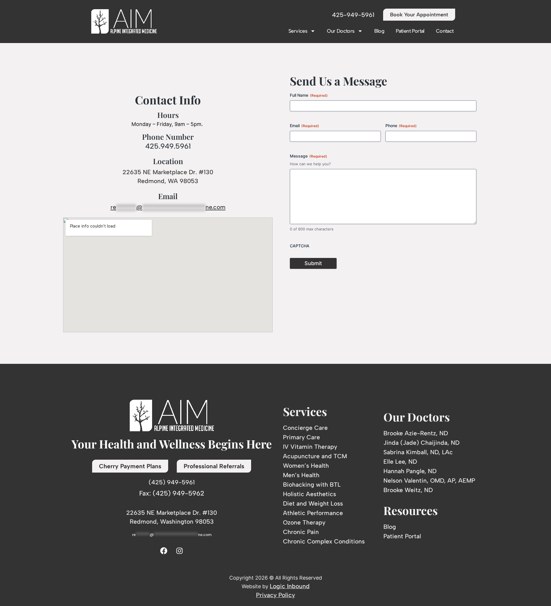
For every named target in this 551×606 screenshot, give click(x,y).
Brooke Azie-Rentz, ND (415, 433)
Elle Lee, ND (400, 461)
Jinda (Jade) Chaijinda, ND (421, 442)
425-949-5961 (353, 14)
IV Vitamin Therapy (310, 446)
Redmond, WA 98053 (167, 180)
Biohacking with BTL (312, 484)
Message (308, 156)
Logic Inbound (290, 586)
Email (304, 125)
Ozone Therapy (304, 522)
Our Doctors (340, 31)
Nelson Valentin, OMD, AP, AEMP (429, 480)
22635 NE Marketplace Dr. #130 (168, 172)
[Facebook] (164, 551)
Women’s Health (306, 465)
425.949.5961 (168, 146)
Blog (379, 31)
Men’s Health (301, 475)
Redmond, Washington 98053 (172, 521)
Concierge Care (305, 427)
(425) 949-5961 (172, 482)
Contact (445, 31)
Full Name (309, 95)
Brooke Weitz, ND (408, 490)
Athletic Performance (313, 512)
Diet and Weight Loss (313, 503)
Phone (401, 125)
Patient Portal (410, 31)
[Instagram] (179, 551)
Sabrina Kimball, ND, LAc (418, 452)
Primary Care (301, 437)
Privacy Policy (275, 595)
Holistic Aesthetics (309, 494)
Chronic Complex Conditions (324, 541)
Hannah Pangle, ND (409, 471)
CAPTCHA (299, 245)
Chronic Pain (301, 531)
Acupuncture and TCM (315, 456)
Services (297, 31)
